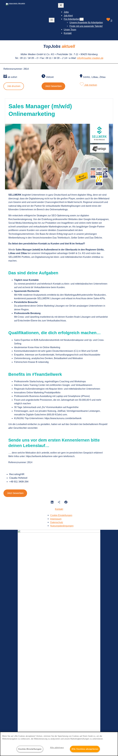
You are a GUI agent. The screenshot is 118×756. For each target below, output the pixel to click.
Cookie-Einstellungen (30, 749)
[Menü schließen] (61, 5)
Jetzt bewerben (53, 86)
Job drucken (13, 86)
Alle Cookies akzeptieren (85, 749)
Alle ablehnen (57, 747)
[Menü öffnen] (52, 20)
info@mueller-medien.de (90, 58)
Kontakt (59, 509)
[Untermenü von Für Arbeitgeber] (82, 19)
